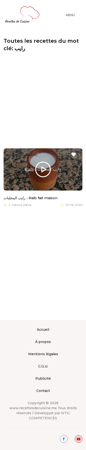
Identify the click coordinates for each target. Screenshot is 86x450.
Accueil (43, 329)
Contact (43, 391)
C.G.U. (43, 366)
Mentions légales (43, 354)
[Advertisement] (43, 100)
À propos (43, 342)
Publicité (43, 378)
